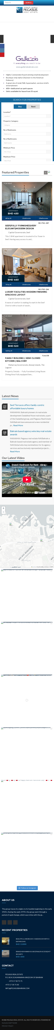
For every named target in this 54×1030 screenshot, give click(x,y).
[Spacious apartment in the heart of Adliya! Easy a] (27, 753)
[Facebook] (2, 46)
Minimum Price (9, 148)
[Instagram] (2, 50)
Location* (7, 112)
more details (27, 198)
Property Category (10, 121)
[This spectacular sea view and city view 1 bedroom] (27, 595)
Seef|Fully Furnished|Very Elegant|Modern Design (20, 227)
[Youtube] (2, 55)
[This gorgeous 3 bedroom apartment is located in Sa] (27, 647)
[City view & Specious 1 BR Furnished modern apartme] (27, 858)
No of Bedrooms (9, 130)
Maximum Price (9, 157)
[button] (12, 525)
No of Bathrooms (10, 139)
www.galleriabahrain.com (27, 67)
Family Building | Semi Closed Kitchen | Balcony (22, 359)
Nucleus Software (9, 1023)
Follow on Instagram (28, 888)
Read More (18, 425)
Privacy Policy (7, 1026)
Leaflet (33, 567)
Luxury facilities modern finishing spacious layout (26, 293)
